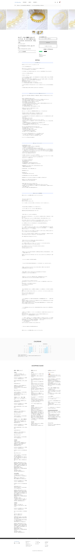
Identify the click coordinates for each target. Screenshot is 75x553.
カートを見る (46, 545)
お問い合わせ (46, 546)
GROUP (30, 2)
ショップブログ (37, 541)
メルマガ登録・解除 (37, 542)
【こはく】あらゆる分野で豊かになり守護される (38, 5)
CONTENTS (35, 2)
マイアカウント (46, 541)
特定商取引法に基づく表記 (42, 55)
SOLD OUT (48, 42)
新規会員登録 (46, 542)
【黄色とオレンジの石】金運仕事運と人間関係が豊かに (24, 5)
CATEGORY (24, 2)
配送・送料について (28, 541)
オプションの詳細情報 (22, 51)
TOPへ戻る (37, 538)
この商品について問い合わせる (48, 49)
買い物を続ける (41, 56)
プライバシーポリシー (28, 546)
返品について (40, 54)
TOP (15, 5)
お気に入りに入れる (48, 46)
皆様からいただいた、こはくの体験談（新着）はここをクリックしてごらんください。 (32, 195)
